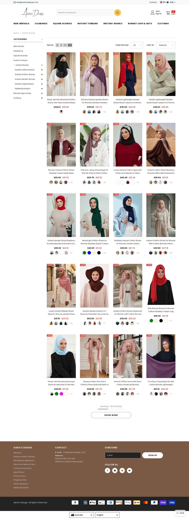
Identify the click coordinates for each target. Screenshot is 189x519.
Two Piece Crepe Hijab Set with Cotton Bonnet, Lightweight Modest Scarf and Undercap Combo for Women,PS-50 (161, 383)
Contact (153, 2)
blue (99, 112)
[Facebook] (107, 470)
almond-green (51, 182)
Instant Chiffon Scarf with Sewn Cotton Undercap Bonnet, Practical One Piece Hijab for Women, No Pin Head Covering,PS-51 (127, 383)
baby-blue (89, 253)
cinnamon (61, 253)
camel (95, 323)
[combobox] (85, 12)
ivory (166, 321)
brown (99, 182)
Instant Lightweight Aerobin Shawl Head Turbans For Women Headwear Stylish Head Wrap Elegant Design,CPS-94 (161, 101)
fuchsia (61, 394)
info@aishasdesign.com (27, 2)
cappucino (161, 394)
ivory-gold (133, 182)
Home (16, 33)
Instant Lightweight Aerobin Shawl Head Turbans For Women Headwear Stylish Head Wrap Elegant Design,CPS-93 (127, 101)
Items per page (122, 45)
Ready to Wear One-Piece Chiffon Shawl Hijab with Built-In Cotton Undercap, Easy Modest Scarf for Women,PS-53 (95, 383)
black (61, 112)
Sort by (150, 45)
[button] (28, 98)
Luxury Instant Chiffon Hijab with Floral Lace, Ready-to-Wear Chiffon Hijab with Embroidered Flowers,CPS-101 (128, 172)
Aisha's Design (21, 502)
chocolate (99, 323)
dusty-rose (166, 394)
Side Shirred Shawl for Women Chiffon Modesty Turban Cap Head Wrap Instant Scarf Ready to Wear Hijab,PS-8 (161, 310)
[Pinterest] (122, 470)
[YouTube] (129, 470)
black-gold (123, 182)
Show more (111, 415)
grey (66, 253)
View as (50, 45)
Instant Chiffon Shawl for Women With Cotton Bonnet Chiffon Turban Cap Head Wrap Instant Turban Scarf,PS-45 (160, 242)
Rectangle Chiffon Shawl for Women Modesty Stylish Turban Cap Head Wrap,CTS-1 (94, 242)
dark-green (57, 394)
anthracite (151, 394)
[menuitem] (28, 46)
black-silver (128, 182)
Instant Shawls (28, 33)
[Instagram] (114, 470)
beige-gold (118, 182)
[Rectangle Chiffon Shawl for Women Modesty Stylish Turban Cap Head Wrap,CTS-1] (94, 215)
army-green (84, 112)
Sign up (152, 455)
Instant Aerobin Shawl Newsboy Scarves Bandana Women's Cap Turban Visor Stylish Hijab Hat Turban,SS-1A (61, 242)
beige (89, 112)
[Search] (88, 12)
